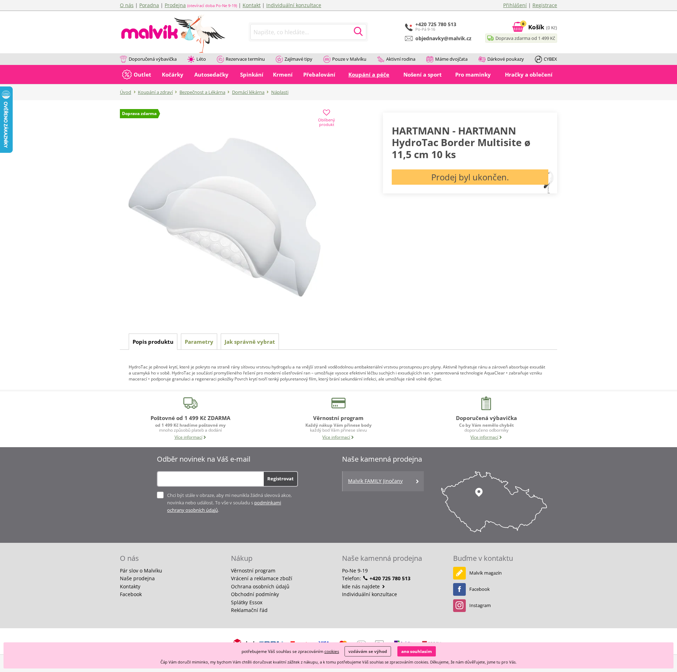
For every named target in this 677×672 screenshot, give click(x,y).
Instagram (480, 605)
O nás (127, 5)
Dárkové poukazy (505, 59)
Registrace (544, 5)
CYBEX (550, 59)
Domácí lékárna (248, 92)
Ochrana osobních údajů (260, 586)
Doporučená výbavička (153, 59)
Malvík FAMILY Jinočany (375, 481)
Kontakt (252, 5)
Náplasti (279, 92)
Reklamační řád (249, 610)
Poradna (149, 5)
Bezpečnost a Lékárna (202, 92)
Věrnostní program (253, 570)
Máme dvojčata (451, 59)
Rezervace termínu (245, 59)
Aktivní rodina (400, 59)
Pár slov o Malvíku (141, 570)
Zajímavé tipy (298, 59)
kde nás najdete (361, 586)
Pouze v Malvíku (349, 59)
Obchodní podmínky (255, 594)
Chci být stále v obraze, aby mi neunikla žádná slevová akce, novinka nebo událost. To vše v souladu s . (229, 502)
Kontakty (130, 586)
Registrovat (280, 478)
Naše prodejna (137, 578)
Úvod (125, 92)
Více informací (188, 437)
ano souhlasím (416, 651)
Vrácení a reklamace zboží (261, 578)
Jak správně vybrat (250, 341)
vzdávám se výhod (367, 651)
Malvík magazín (485, 573)
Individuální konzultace (293, 5)
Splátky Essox (246, 602)
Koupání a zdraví (155, 92)
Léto (201, 59)
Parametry (199, 341)
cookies (331, 651)
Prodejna (175, 5)
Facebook (131, 594)
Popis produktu (153, 341)
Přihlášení (515, 5)
